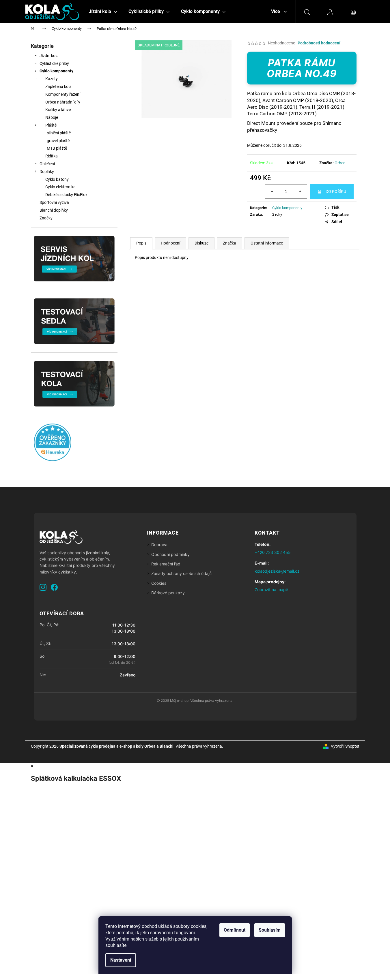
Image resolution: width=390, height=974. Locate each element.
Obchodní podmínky (170, 554)
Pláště (51, 125)
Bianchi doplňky (54, 210)
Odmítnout (234, 930)
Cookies (158, 583)
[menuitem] (103, 11)
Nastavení (120, 960)
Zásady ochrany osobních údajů (181, 573)
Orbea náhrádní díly (62, 102)
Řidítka (51, 156)
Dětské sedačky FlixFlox (66, 194)
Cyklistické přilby (54, 63)
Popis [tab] (141, 243)
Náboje (51, 117)
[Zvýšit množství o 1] (300, 191)
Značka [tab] (229, 243)
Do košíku (336, 191)
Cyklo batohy (57, 179)
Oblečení (47, 163)
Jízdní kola (49, 55)
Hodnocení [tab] (170, 243)
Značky (46, 218)
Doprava (159, 544)
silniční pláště (59, 133)
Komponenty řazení (62, 94)
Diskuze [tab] (201, 243)
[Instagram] (43, 587)
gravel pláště (58, 140)
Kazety (51, 78)
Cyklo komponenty (56, 71)
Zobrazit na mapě (271, 589)
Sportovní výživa (54, 202)
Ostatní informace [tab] (267, 243)
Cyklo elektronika (60, 187)
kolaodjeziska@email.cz (277, 571)
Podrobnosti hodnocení (319, 43)
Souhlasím (270, 930)
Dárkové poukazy (168, 592)
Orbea (340, 163)
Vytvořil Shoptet (345, 746)
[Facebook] (54, 587)
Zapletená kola (58, 86)
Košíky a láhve (58, 109)
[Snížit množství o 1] (272, 191)
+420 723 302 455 (273, 552)
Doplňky (47, 171)
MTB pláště (57, 148)
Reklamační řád (165, 563)
